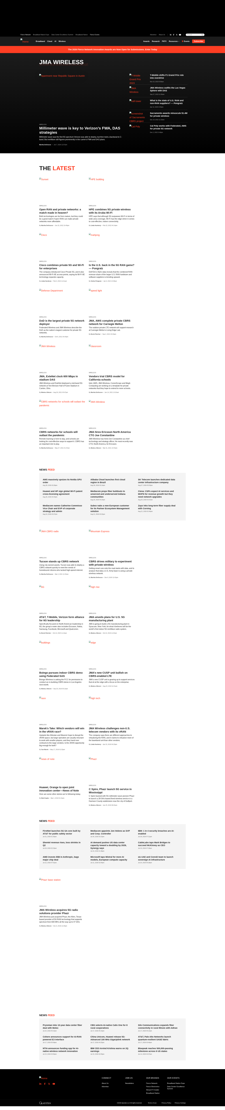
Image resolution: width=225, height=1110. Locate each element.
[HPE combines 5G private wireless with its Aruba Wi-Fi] (96, 179)
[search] (202, 35)
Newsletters (129, 1083)
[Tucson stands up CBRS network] (49, 531)
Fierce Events (94, 35)
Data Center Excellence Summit (62, 35)
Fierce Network (26, 35)
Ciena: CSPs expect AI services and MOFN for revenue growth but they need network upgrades (156, 494)
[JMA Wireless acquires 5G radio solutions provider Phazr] (50, 880)
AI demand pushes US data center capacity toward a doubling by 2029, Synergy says (108, 845)
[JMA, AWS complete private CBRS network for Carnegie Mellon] (95, 290)
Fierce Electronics (152, 1086)
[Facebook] (173, 35)
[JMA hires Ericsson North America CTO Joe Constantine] (97, 402)
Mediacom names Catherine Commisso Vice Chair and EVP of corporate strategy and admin (62, 508)
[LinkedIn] (170, 35)
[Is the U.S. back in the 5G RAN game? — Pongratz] (94, 235)
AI (55, 41)
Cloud (49, 41)
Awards (146, 41)
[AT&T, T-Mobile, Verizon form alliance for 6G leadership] (41, 587)
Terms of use (152, 1103)
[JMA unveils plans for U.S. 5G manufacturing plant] (94, 587)
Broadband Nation (82, 35)
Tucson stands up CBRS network (59, 561)
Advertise (153, 35)
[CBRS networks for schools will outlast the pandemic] (62, 403)
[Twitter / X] (177, 35)
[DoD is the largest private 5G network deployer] (51, 290)
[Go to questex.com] (45, 1103)
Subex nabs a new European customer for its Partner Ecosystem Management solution (109, 508)
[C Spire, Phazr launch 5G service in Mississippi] (93, 759)
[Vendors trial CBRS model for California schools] (95, 346)
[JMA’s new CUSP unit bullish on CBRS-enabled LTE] (92, 642)
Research (156, 41)
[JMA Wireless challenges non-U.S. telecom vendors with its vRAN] (94, 698)
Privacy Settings (180, 1103)
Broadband (40, 41)
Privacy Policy (166, 1103)
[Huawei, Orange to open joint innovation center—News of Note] (46, 759)
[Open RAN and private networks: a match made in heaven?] (43, 179)
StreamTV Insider (152, 1090)
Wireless (62, 41)
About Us (162, 35)
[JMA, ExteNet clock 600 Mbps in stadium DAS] (47, 346)
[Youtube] (180, 35)
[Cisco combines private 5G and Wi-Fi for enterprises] (43, 235)
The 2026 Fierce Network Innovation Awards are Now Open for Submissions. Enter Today (112, 49)
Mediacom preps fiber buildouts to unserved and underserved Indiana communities (107, 494)
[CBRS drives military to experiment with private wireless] (99, 531)
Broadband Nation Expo (41, 35)
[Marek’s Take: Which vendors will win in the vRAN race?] (42, 698)
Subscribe (198, 41)
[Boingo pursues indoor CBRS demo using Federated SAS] (44, 642)
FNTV (164, 41)
